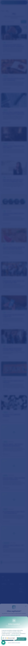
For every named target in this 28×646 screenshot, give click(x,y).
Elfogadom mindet (20, 639)
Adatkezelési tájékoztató (15, 635)
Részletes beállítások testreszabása (14, 642)
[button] (9, 638)
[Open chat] (3, 643)
